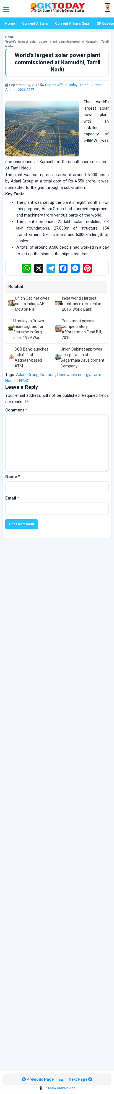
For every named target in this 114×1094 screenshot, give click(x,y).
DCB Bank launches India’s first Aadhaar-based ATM (31, 357)
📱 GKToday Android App (57, 1088)
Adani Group (27, 374)
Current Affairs (35, 23)
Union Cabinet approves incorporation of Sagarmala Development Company (82, 357)
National (47, 374)
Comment (16, 410)
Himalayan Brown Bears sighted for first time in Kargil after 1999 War (28, 329)
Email (12, 498)
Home (10, 23)
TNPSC (23, 380)
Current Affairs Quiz (72, 23)
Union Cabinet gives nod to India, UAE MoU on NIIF (32, 304)
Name (12, 476)
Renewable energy (73, 374)
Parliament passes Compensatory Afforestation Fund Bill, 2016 (82, 329)
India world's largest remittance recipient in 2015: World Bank (81, 304)
